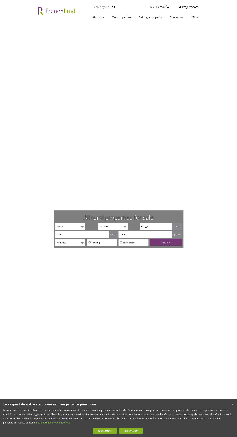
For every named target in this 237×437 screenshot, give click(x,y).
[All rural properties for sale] (56, 13)
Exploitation (129, 242)
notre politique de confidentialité (53, 422)
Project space (190, 7)
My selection (158, 7)
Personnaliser (131, 430)
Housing (95, 242)
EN (193, 17)
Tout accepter (105, 430)
